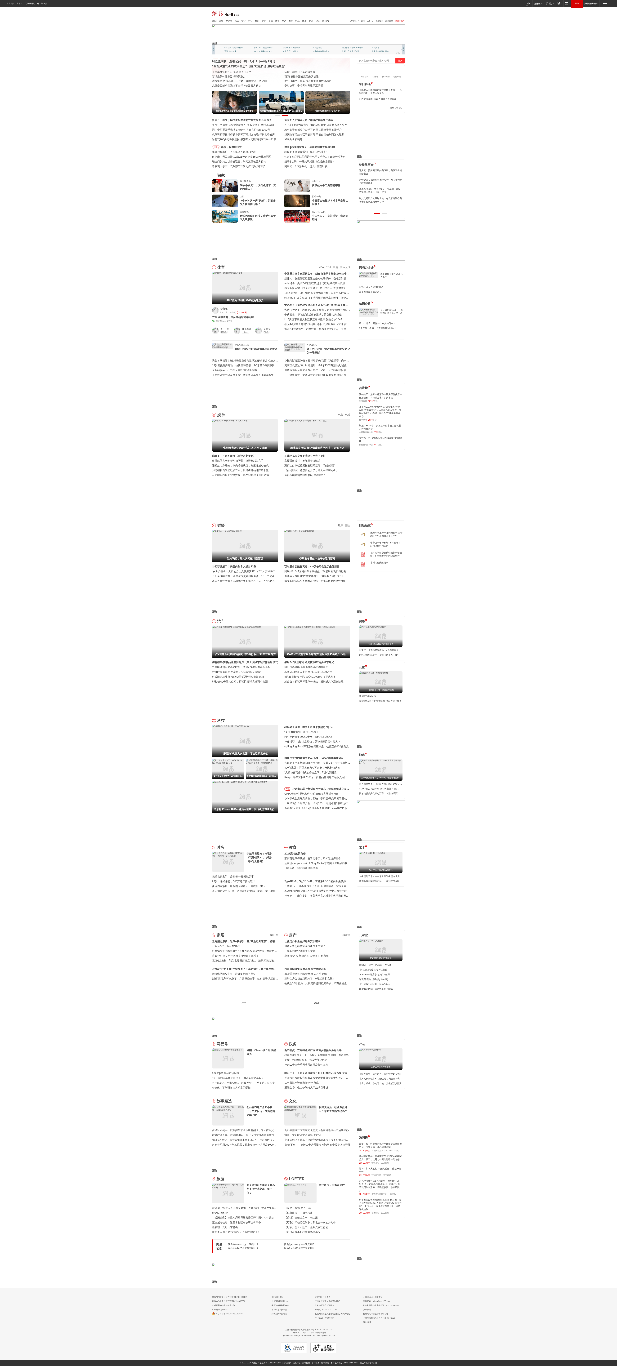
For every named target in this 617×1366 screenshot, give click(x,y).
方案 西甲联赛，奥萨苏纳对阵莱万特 (233, 317)
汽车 (297, 21)
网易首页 (10, 3)
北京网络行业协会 (322, 1297)
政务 (318, 21)
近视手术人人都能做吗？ (371, 287)
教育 (277, 21)
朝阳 (214, 1010)
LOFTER (370, 21)
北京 (311, 21)
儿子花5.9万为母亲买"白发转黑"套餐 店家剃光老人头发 (315, 125)
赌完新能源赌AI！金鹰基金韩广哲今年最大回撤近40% (315, 581)
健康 (304, 21)
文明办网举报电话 (279, 1314)
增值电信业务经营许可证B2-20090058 (228, 1301)
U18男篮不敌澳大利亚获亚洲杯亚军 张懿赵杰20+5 (313, 319)
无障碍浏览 (30, 3)
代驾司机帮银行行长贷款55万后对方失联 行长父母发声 (243, 134)
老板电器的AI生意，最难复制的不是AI (233, 973)
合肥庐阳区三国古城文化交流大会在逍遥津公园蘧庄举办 (316, 1130)
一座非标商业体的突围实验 (299, 951)
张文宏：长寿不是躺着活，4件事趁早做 (379, 650)
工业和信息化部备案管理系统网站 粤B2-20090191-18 (308, 1330)
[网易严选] (549, 3)
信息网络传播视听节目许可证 (375, 1314)
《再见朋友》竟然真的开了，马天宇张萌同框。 (311, 470)
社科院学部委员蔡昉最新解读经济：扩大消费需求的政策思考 (386, 554)
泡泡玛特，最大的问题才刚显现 (309, 147)
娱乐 (257, 21)
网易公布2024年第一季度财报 (299, 1244)
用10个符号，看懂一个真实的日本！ (377, 323)
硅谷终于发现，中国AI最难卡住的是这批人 (308, 727)
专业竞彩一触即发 (290, 51)
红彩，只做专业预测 (350, 51)
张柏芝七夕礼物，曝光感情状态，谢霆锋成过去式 (240, 465)
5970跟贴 (385, 1163)
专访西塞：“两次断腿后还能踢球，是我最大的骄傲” (313, 314)
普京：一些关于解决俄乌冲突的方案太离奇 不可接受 (242, 120)
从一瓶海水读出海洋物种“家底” (301, 1082)
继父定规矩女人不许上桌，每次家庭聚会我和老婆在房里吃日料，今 (380, 200)
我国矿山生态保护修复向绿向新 (230, 81)
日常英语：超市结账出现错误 (301, 868)
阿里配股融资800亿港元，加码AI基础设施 (308, 736)
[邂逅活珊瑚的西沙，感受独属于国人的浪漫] (225, 216)
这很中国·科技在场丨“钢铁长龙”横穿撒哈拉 (308, 76)
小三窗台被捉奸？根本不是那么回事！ (330, 202)
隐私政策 (325, 1363)
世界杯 (229, 21)
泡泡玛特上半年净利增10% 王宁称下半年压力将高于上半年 (386, 534)
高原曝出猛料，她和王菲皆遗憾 (302, 460)
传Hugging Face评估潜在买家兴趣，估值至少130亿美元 (316, 746)
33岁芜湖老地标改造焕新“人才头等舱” (305, 973)
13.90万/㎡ (345, 1011)
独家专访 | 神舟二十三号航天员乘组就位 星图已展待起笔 (316, 1055)
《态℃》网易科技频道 (262, 51)
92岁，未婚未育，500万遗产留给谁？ (233, 881)
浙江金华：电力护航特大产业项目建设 (306, 1087)
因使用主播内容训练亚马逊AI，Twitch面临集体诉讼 (314, 758)
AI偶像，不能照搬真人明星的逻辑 (231, 1087)
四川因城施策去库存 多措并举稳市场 (305, 969)
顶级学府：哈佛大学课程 (352, 47)
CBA (328, 267)
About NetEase (275, 1363)
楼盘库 (346, 935)
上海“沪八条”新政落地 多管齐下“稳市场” (306, 955)
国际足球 (345, 267)
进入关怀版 (42, 3)
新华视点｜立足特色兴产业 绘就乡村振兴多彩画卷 (313, 1050)
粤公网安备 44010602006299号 (230, 1314)
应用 (19, 3)
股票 (340, 525)
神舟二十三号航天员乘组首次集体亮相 (306, 1064)
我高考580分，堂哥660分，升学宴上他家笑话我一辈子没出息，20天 (380, 191)
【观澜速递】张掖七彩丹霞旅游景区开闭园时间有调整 (243, 1217)
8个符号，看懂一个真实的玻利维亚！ (377, 328)
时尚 (220, 847)
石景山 (287, 1011)
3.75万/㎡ (274, 1010)
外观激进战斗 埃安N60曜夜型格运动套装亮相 (238, 676)
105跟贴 (392, 1194)
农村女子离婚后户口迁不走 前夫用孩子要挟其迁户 (313, 129)
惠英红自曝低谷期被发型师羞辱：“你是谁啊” (309, 465)
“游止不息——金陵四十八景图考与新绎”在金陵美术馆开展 (317, 1144)
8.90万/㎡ (229, 1010)
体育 (221, 21)
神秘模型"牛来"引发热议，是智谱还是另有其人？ (312, 741)
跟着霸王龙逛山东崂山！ (226, 1227)
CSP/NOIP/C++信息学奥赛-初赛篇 (376, 989)
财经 (243, 21)
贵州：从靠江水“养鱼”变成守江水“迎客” (234, 76)
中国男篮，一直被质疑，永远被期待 (330, 217)
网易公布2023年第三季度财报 (299, 1248)
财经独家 (365, 525)
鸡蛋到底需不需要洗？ (370, 292)
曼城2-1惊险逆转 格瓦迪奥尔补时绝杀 (256, 349)
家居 (291, 21)
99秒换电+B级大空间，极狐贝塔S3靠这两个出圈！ (241, 681)
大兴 (309, 1011)
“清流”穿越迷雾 (230, 51)
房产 (284, 21)
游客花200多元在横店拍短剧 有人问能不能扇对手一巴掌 (244, 139)
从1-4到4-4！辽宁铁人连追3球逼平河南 (234, 370)
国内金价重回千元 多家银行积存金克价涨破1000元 (241, 129)
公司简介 (287, 1363)
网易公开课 (366, 267)
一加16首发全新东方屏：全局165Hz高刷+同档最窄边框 (316, 803)
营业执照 (367, 1309)
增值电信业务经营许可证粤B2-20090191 (229, 1297)
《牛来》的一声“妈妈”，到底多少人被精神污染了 (258, 202)
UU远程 (353, 21)
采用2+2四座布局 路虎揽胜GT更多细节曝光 (309, 662)
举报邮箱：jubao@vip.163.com (376, 1301)
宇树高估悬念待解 (379, 562)
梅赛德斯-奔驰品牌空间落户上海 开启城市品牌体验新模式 (245, 662)
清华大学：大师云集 (291, 47)
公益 (362, 667)
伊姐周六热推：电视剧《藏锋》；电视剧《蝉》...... (241, 886)
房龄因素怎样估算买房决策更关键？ (305, 946)
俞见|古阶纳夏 (220, 1212)
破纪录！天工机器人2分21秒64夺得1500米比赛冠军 (241, 156)
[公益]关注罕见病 (367, 696)
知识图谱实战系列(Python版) (373, 979)
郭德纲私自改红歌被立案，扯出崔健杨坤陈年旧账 (240, 470)
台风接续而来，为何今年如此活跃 (231, 72)
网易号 (325, 21)
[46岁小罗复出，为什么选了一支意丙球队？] (225, 185)
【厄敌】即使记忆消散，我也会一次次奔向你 (310, 1222)
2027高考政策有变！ (296, 853)
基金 (347, 525)
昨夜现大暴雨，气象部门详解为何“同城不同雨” (238, 166)
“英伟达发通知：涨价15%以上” (301, 732)
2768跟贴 (387, 1175)
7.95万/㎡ (301, 1011)
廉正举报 (364, 1363)
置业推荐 (375, 47)
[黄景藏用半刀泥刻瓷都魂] (297, 185)
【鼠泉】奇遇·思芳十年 (297, 1208)
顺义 (259, 1010)
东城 (331, 1011)
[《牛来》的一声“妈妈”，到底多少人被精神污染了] (225, 201)
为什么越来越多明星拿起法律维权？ (305, 475)
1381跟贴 (385, 1213)
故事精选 (224, 1101)
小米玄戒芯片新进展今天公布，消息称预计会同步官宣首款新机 (320, 789)
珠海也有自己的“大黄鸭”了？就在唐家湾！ (236, 1232)
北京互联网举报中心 (280, 1301)
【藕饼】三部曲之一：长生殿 (301, 1217)
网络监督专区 (394, 13)
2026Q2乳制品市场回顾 (225, 1073)
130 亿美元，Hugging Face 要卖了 (314, 166)
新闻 (214, 21)
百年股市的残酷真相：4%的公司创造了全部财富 (312, 566)
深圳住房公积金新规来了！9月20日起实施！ (309, 978)
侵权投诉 (373, 1363)
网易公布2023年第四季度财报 (243, 1248)
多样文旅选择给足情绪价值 (227, 85)
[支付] (559, 3)
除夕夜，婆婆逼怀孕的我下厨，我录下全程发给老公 (380, 172)
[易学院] (370, 108)
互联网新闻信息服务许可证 (223, 1305)
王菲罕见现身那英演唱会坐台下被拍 (305, 455)
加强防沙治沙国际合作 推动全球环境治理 (307, 81)
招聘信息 (306, 1363)
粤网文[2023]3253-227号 (326, 1309)
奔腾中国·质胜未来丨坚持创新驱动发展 (306, 72)
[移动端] (528, 3)
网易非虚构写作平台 (380, 51)
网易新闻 (226, 13)
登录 (577, 3)
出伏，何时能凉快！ (232, 147)
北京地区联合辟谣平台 (324, 1305)
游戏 (362, 754)
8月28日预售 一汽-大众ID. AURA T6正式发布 (310, 676)
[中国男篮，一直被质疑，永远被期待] (297, 216)
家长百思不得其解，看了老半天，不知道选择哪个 (312, 858)
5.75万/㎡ (324, 1011)
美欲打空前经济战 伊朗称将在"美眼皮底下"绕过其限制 (243, 125)
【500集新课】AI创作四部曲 (373, 969)
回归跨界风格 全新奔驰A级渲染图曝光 (306, 667)
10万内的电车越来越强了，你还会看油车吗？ (238, 1078)
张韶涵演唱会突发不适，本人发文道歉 (313, 161)
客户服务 (315, 1363)
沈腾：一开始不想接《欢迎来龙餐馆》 (234, 455)
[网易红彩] (273, 310)
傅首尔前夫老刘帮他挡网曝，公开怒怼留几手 (238, 460)
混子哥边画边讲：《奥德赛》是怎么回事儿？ (391, 311)
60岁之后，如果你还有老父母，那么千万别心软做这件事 (380, 181)
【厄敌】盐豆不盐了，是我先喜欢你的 (306, 1227)
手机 (288, 789)
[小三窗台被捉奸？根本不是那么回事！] (297, 201)
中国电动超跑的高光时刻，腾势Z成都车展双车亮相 (241, 667)
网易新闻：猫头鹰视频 (233, 47)
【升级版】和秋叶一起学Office (374, 984)
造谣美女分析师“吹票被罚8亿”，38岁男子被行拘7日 (313, 576)
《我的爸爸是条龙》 (321, 51)
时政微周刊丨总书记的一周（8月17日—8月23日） (244, 61)
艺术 (362, 847)
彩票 (237, 21)
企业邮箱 (380, 21)
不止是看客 (317, 47)
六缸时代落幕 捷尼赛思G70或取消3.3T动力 (236, 672)
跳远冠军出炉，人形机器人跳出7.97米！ (235, 152)
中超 (335, 267)
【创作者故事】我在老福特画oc (302, 1232)
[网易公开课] (538, 3)
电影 (340, 414)
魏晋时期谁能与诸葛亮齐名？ (391, 275)
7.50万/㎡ (251, 1010)
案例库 (274, 935)
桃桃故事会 (366, 164)
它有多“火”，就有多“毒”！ (226, 946)
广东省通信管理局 (220, 1309)
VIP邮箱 (361, 21)
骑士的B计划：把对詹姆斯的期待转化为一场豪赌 (328, 351)
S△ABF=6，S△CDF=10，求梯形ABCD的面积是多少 (315, 881)
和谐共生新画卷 (293, 139)
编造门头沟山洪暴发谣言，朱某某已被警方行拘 (239, 161)
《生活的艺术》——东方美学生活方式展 (379, 876)
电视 (347, 414)
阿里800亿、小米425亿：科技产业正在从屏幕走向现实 (243, 1082)
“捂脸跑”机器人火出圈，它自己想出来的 (314, 152)
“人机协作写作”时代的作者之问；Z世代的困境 (310, 772)
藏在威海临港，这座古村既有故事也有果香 (236, 1222)
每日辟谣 (365, 84)
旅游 (220, 1179)
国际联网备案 (277, 1297)
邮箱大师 (389, 21)
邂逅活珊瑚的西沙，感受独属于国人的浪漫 (258, 217)
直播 (270, 21)
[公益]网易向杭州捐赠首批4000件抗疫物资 (380, 701)
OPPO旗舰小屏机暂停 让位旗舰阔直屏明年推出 (311, 793)
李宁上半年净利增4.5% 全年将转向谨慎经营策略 (385, 544)
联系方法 (296, 1363)
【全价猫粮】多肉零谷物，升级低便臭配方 (380, 1083)
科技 (250, 21)
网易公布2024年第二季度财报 (243, 1244)
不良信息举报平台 (279, 1309)
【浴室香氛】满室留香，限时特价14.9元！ (380, 1073)
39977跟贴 (394, 1150)
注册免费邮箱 (590, 3)
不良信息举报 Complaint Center (344, 1363)
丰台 (236, 1010)
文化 (264, 21)
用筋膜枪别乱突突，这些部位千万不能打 (379, 655)
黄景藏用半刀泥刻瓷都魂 (326, 185)
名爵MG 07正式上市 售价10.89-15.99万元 (308, 672)
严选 (362, 1044)
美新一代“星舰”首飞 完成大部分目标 (305, 1060)
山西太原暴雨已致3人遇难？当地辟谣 (377, 99)
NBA (321, 267)
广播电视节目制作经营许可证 (327, 1301)
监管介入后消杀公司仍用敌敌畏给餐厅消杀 (308, 120)
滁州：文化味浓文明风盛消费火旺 (303, 1135)
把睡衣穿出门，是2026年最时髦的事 (233, 876)
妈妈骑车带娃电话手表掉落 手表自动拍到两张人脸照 (314, 134)
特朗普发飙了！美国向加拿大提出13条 (234, 566)
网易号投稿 (395, 108)
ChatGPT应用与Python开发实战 (375, 965)
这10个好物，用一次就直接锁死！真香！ (235, 955)
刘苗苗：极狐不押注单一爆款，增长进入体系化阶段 (314, 681)
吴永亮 (224, 308)
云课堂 (363, 935)
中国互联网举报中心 (280, 1305)
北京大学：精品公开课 (263, 47)
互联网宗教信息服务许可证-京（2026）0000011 (380, 1320)
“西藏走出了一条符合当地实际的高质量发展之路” (312, 85)
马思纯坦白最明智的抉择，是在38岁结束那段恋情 (240, 475)
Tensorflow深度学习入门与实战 (374, 974)
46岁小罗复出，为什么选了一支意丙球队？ (258, 187)
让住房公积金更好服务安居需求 (302, 941)
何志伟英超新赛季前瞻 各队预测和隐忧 (313, 156)
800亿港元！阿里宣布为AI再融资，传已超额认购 (312, 767)
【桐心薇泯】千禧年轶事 (298, 1212)
